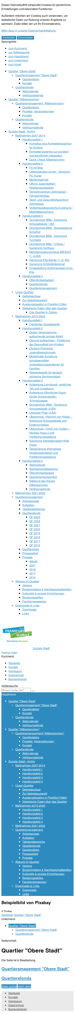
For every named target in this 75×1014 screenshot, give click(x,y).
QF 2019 (34, 533)
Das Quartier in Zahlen (43, 312)
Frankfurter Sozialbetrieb (44, 324)
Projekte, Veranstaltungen (38, 111)
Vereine (27, 585)
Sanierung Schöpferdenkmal (47, 264)
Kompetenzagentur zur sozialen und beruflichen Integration (49, 153)
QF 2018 (34, 537)
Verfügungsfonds (32, 95)
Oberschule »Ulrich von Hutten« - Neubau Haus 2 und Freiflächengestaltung (49, 433)
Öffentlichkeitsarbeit (41, 280)
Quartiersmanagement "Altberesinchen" (39, 103)
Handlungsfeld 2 (32, 164)
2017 (32, 573)
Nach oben (24, 986)
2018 (32, 569)
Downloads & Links (27, 605)
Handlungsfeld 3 (32, 216)
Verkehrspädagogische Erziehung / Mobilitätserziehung (51, 210)
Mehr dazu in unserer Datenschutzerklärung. (28, 30)
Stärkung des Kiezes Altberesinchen (42, 483)
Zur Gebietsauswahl (34, 300)
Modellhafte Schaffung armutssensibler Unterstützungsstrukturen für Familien (46, 362)
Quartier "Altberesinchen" (24, 99)
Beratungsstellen (32, 597)
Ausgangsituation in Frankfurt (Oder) (44, 304)
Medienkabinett (38, 180)
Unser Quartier (24, 292)
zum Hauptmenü (18, 56)
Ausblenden (9, 37)
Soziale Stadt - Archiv (21, 131)
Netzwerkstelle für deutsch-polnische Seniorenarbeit (46, 374)
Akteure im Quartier (27, 581)
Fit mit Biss (36, 168)
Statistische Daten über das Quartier (44, 308)
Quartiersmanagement (43, 288)
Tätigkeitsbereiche (33, 509)
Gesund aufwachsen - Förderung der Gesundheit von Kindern (49, 342)
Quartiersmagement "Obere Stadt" (36, 75)
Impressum (15, 671)
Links (25, 613)
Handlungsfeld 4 (32, 276)
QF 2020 (34, 529)
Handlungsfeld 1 (32, 139)
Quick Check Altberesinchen (47, 160)
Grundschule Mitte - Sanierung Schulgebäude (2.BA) (48, 407)
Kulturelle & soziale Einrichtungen (43, 593)
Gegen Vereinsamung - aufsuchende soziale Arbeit (46, 334)
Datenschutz (16, 675)
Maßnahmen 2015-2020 (30, 316)
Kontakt (27, 83)
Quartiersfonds (24, 87)
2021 (32, 565)
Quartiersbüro (30, 79)
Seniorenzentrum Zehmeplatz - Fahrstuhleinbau (48, 194)
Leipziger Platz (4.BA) (42, 413)
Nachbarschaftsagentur (43, 469)
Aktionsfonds (30, 91)
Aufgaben (28, 505)
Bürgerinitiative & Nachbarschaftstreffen (47, 589)
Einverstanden (25, 37)
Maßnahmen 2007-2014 (30, 135)
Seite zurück (9, 986)
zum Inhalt (14, 64)
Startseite (14, 663)
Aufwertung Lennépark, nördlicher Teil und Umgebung (50, 386)
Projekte (27, 557)
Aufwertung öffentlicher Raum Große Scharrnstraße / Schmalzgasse (47, 397)
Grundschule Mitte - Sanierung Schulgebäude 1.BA (48, 222)
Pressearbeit (30, 553)
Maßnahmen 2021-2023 (30, 493)
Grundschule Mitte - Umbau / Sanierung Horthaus (47, 246)
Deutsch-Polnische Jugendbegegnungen (42, 350)
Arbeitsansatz (30, 501)
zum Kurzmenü (17, 48)
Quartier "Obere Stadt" (22, 71)
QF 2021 (34, 525)
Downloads (29, 609)
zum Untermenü (18, 60)
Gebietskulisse (31, 296)
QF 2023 (34, 517)
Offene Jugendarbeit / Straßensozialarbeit (42, 186)
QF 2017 (34, 541)
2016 (32, 577)
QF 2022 (34, 521)
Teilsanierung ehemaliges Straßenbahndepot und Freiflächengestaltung (45, 453)
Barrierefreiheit (17, 679)
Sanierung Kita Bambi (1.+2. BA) (49, 260)
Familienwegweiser (34, 601)
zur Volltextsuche (18, 52)
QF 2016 (34, 545)
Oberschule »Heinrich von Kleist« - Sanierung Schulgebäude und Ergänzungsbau (50, 421)
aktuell (33, 561)
